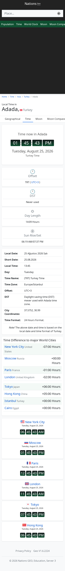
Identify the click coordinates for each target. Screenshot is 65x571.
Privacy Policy (23, 551)
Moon (43, 24)
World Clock (31, 24)
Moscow (10, 358)
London (10, 377)
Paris (8, 370)
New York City (14, 347)
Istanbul (10, 401)
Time (19, 24)
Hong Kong (12, 394)
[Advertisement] (32, 61)
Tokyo (9, 387)
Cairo (8, 408)
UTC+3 (35, 182)
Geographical (12, 119)
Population (7, 24)
